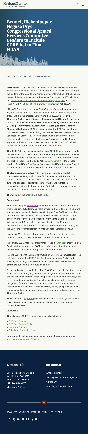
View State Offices (16, 387)
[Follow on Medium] (23, 419)
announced (60, 243)
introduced (32, 205)
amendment (55, 161)
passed (62, 154)
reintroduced (64, 234)
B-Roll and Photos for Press (22, 330)
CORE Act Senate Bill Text (21, 324)
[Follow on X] (13, 419)
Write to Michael (54, 373)
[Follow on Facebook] (9, 419)
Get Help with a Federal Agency (61, 377)
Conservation (26, 76)
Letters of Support (18, 327)
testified (72, 261)
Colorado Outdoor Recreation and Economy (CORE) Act (38, 100)
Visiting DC (51, 382)
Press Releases (42, 76)
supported (29, 298)
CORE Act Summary (18, 321)
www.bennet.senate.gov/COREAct (24, 339)
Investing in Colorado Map (59, 386)
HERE (45, 195)
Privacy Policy (56, 412)
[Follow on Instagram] (27, 419)
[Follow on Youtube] (18, 419)
